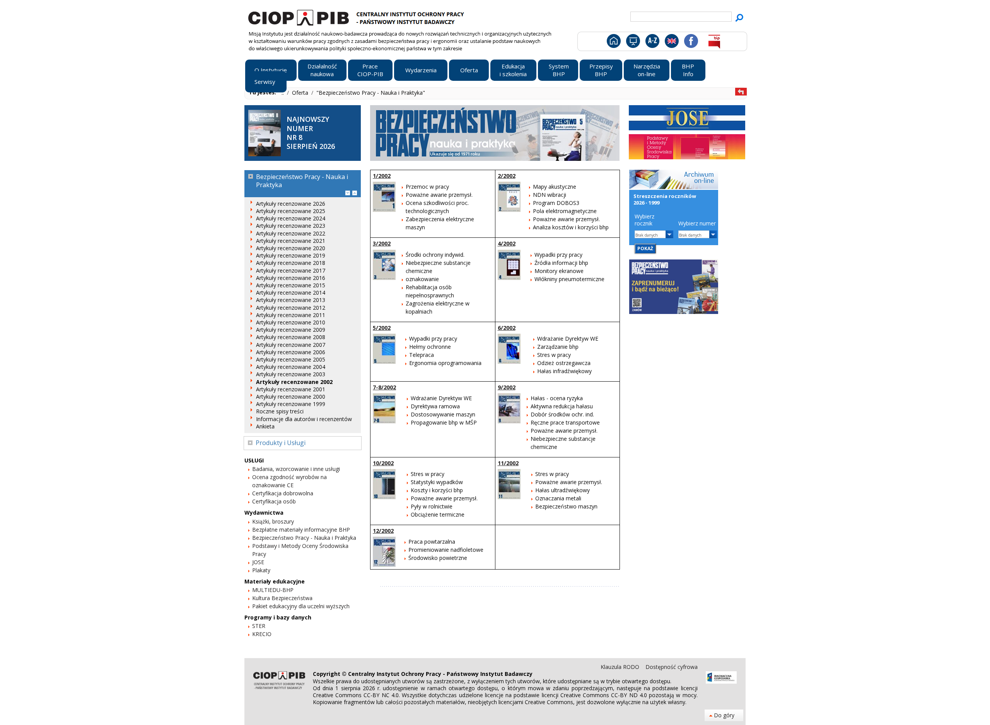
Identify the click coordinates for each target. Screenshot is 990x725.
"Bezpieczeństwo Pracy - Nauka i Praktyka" (370, 92)
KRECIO (261, 634)
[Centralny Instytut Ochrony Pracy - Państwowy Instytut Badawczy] (357, 17)
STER (258, 625)
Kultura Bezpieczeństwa (282, 598)
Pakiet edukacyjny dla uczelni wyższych (301, 606)
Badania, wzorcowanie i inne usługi (296, 469)
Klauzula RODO (621, 666)
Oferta (301, 92)
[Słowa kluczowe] (651, 42)
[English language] (672, 42)
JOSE (258, 562)
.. (283, 92)
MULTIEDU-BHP (273, 590)
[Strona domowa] (613, 42)
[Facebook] (690, 42)
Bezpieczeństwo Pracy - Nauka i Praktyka (304, 537)
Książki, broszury (273, 521)
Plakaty (261, 570)
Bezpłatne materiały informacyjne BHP (301, 529)
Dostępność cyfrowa (671, 666)
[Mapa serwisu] (632, 42)
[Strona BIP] (714, 42)
